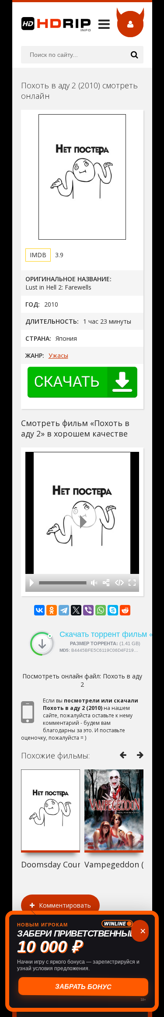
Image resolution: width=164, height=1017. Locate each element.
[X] (76, 610)
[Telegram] (64, 610)
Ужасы (58, 355)
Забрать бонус (82, 986)
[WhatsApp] (100, 610)
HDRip (51, 24)
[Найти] (134, 54)
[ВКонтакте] (39, 610)
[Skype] (113, 610)
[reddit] (125, 610)
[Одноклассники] (51, 610)
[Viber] (88, 610)
